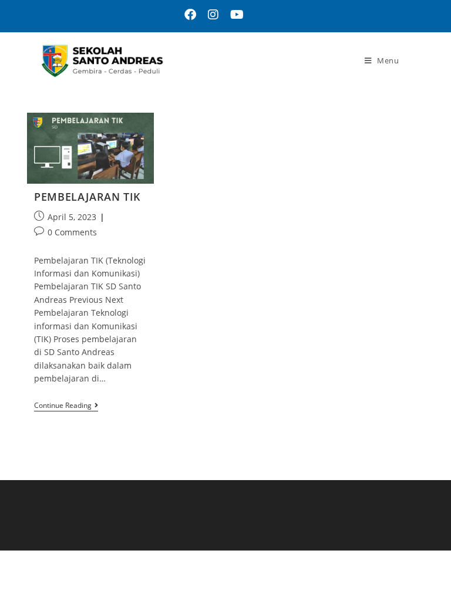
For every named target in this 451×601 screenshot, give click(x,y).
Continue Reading (66, 405)
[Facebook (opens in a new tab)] (190, 15)
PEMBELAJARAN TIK (87, 197)
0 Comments (72, 232)
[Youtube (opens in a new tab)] (234, 15)
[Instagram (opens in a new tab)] (213, 15)
